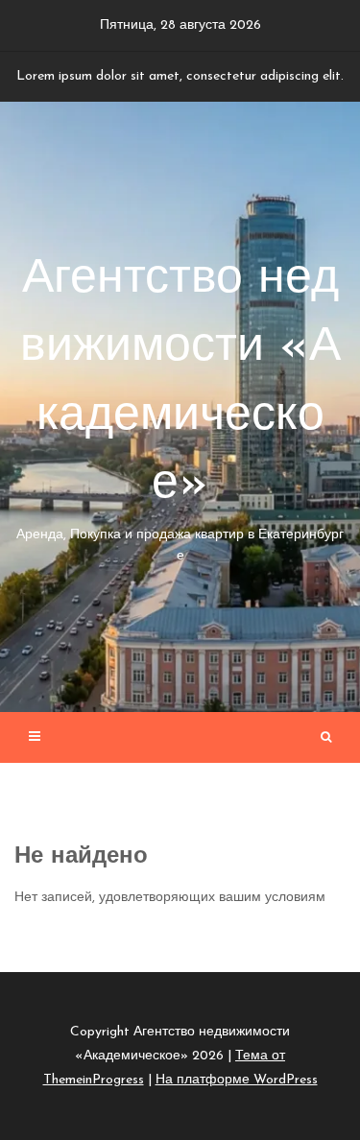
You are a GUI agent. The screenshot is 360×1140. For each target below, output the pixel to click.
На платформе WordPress (237, 1080)
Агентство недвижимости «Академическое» (180, 409)
